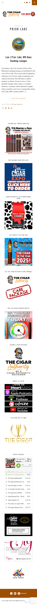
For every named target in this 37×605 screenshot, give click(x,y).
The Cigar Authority (16, 104)
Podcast (24, 593)
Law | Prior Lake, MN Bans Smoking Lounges (18, 59)
